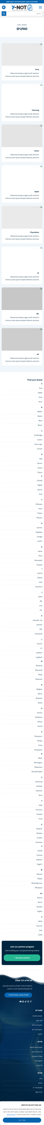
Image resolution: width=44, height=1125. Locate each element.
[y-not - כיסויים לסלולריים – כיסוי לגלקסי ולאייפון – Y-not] (22, 7)
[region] (22, 1113)
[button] (40, 7)
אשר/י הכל (22, 1120)
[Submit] (4, 13)
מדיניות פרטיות (11, 1114)
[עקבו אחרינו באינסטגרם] (28, 1002)
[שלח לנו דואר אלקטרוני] (23, 1002)
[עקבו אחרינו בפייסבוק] (31, 1002)
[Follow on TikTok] (26, 1002)
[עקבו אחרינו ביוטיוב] (20, 1002)
